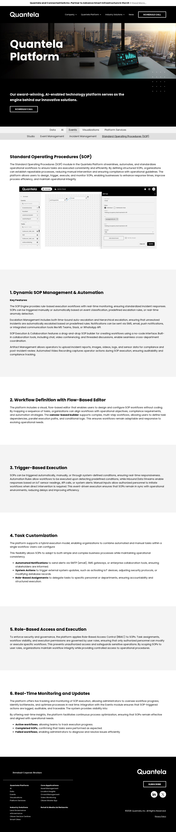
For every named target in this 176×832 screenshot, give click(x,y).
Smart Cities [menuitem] (15, 819)
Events (73, 130)
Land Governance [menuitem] (18, 810)
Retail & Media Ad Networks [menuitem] (54, 807)
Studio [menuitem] (31, 136)
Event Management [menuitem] (52, 136)
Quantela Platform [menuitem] (90, 14)
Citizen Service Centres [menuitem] (20, 816)
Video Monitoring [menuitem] (48, 797)
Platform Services (115, 130)
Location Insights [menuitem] (48, 791)
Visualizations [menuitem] (16, 797)
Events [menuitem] (13, 794)
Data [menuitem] (12, 791)
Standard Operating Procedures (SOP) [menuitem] (125, 136)
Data (53, 130)
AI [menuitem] (11, 788)
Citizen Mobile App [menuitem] (49, 800)
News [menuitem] (131, 14)
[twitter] (163, 794)
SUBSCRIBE (154, 784)
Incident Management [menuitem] (83, 136)
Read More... (139, 3)
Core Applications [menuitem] (50, 785)
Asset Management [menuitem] (49, 788)
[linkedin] (154, 794)
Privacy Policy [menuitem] (160, 816)
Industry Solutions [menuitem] (113, 14)
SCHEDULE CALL (152, 14)
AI (62, 130)
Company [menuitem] (70, 14)
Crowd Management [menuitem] (50, 794)
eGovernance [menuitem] (16, 813)
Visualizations (90, 130)
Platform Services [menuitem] (18, 800)
